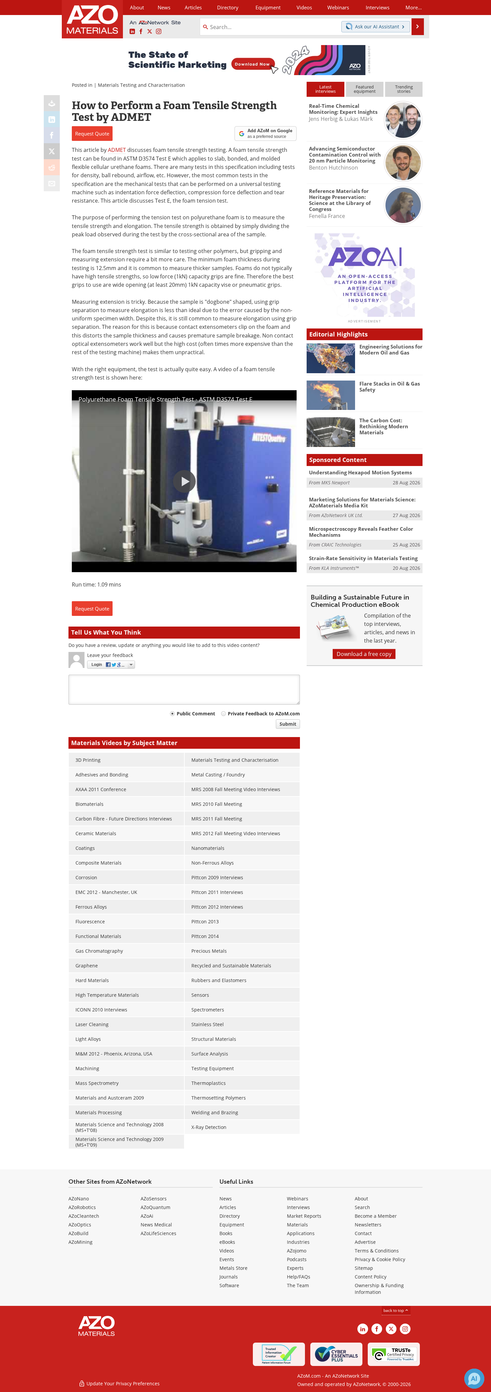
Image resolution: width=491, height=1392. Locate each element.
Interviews (298, 1207)
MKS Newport (335, 482)
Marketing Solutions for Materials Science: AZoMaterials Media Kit (362, 502)
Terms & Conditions (377, 1250)
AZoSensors (154, 1198)
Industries (298, 1242)
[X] (52, 151)
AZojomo (296, 1250)
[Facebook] (52, 135)
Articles (227, 1207)
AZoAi (147, 1216)
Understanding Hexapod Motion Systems (360, 472)
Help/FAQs (298, 1276)
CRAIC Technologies (341, 544)
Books (225, 1233)
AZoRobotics (82, 1207)
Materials (297, 1224)
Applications (301, 1233)
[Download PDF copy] (52, 103)
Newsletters (368, 1224)
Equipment (231, 1224)
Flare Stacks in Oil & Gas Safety (389, 386)
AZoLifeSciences (158, 1233)
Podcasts (297, 1259)
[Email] (52, 183)
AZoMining (80, 1242)
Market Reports (304, 1216)
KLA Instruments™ (340, 568)
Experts (295, 1268)
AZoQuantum (155, 1207)
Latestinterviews (325, 89)
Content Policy (370, 1276)
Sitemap (364, 1268)
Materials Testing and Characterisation (141, 85)
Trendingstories (404, 89)
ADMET (117, 150)
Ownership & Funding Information (379, 1288)
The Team (298, 1285)
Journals (228, 1276)
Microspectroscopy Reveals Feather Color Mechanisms (361, 531)
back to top (394, 1310)
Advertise (365, 1242)
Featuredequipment (365, 89)
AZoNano (78, 1198)
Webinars (297, 1198)
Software (229, 1285)
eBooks (227, 1242)
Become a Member (376, 1216)
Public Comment (196, 713)
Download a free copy (364, 654)
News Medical (156, 1224)
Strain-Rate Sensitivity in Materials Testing (363, 558)
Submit (288, 724)
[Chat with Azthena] (474, 1379)
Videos (226, 1250)
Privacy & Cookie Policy (380, 1259)
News (225, 1198)
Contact (363, 1233)
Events (226, 1259)
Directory (227, 7)
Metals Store (233, 1268)
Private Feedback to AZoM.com (264, 713)
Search (362, 1207)
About (361, 1198)
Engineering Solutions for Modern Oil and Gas (391, 349)
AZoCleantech (83, 1216)
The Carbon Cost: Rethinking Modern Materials (383, 426)
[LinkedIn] (52, 119)
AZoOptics (79, 1224)
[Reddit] (52, 167)
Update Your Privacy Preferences (122, 1383)
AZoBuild (78, 1233)
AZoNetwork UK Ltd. (342, 515)
